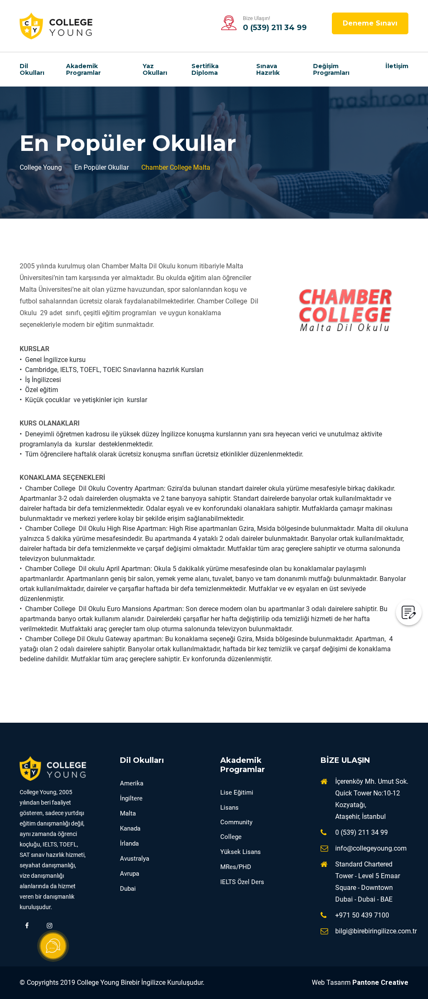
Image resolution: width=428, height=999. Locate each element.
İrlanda (129, 843)
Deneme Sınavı (370, 23)
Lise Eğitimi (236, 792)
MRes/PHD (235, 867)
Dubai (128, 888)
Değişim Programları (331, 69)
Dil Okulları (32, 69)
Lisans (229, 807)
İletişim (396, 66)
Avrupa (129, 873)
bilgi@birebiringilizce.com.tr (376, 931)
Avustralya (134, 858)
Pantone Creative (380, 982)
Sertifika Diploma (205, 69)
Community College (236, 829)
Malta (128, 813)
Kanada (130, 828)
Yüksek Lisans (240, 852)
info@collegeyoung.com (371, 848)
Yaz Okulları (155, 69)
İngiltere (131, 798)
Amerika (131, 783)
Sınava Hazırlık (268, 69)
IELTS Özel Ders (242, 882)
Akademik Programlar (83, 69)
